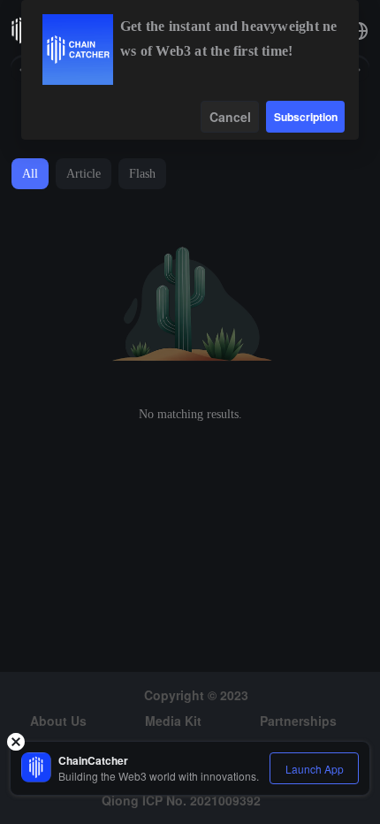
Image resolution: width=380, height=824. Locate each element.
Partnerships (298, 720)
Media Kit (173, 720)
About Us (58, 720)
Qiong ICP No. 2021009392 (181, 800)
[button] (358, 31)
